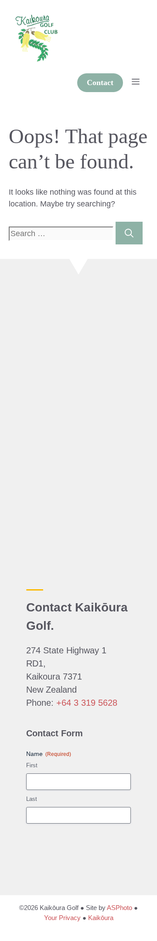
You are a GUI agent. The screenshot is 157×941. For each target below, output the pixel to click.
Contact (100, 82)
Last (31, 799)
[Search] (129, 233)
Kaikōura (100, 917)
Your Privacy (62, 917)
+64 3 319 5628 (86, 702)
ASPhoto (119, 907)
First (32, 765)
